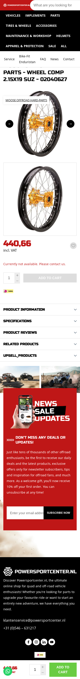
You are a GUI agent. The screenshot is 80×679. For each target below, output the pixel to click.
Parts (55, 15)
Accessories (46, 25)
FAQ (43, 59)
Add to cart (62, 669)
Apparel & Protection (25, 46)
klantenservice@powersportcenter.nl (34, 620)
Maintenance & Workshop (28, 36)
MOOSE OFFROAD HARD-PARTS (26, 100)
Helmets (63, 36)
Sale (52, 46)
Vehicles (13, 15)
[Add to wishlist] (73, 245)
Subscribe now (58, 512)
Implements (35, 15)
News (54, 59)
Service (9, 59)
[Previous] (9, 124)
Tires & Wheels (18, 25)
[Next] (70, 124)
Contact (68, 59)
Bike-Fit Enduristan (27, 59)
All (64, 46)
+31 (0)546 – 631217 (19, 628)
